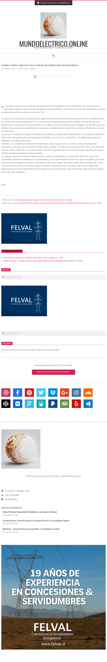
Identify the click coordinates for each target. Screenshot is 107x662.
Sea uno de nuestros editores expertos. (53, 372)
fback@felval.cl (11, 499)
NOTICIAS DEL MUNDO (28, 69)
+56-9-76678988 (12, 495)
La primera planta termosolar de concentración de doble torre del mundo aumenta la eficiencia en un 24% (56, 203)
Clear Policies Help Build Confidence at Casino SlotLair (26, 257)
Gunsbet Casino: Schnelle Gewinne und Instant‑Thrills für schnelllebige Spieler (35, 260)
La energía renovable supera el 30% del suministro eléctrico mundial (43, 200)
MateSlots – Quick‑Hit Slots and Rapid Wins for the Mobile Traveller (31, 529)
